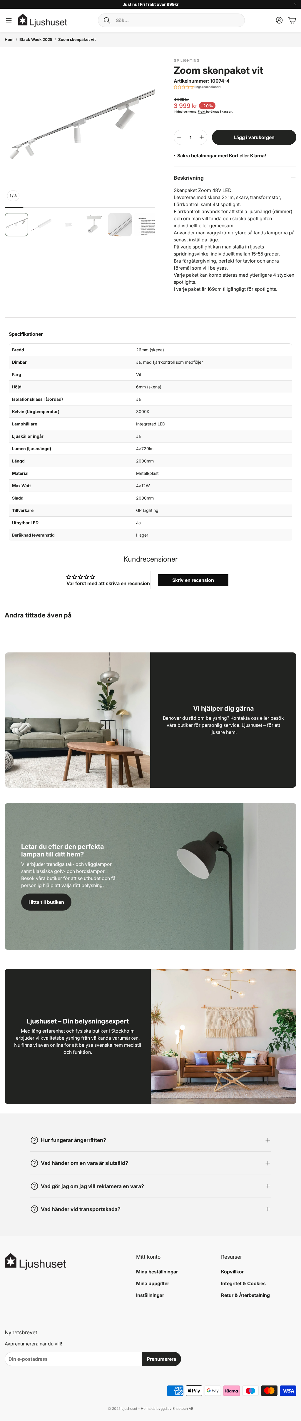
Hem (9, 39)
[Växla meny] (9, 20)
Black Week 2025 (35, 39)
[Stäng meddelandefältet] (295, 4)
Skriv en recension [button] (193, 580)
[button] (171, 20)
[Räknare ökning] (201, 137)
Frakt (201, 111)
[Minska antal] (179, 137)
